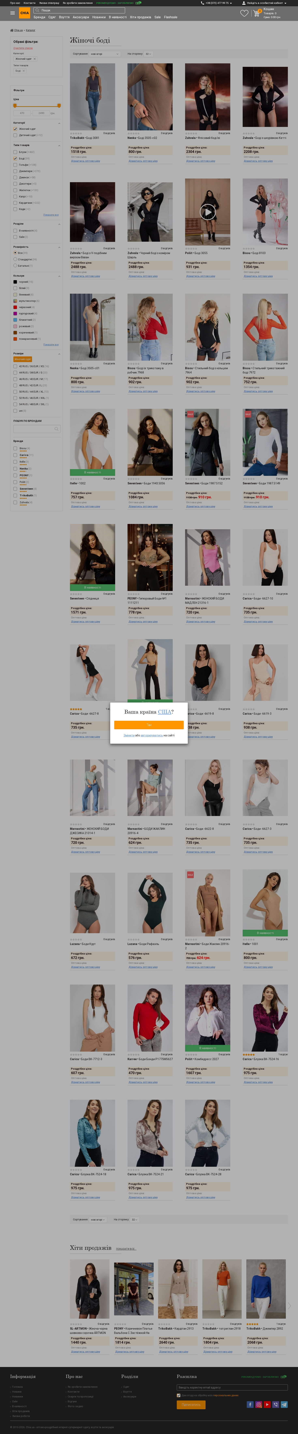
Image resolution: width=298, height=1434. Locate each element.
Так (149, 725)
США (164, 711)
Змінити (129, 735)
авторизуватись (152, 735)
